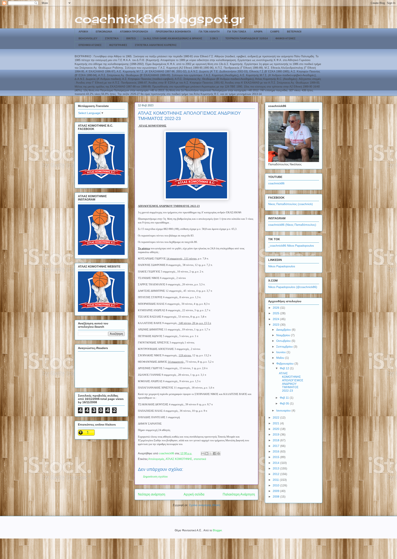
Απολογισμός (156, 459)
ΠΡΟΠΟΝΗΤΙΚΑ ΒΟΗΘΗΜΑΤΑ (173, 31)
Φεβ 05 (285, 403)
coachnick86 (276, 183)
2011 (276, 479)
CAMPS (274, 31)
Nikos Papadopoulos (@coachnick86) (292, 287)
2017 (276, 445)
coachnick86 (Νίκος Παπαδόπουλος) (292, 224)
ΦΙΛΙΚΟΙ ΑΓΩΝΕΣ (285, 38)
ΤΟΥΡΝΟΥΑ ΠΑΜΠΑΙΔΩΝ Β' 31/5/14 (246, 38)
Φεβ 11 (285, 397)
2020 (276, 429)
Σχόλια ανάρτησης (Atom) (204, 505)
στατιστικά (200, 459)
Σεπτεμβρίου (285, 346)
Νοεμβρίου (283, 335)
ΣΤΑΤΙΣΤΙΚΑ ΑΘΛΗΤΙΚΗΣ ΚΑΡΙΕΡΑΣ (156, 45)
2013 (276, 468)
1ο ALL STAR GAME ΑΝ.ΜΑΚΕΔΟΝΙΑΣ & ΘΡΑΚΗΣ (172, 38)
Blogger (217, 530)
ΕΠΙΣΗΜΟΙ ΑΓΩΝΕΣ (90, 45)
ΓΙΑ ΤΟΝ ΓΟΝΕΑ (236, 31)
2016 (276, 451)
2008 (276, 496)
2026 (276, 307)
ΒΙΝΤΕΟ (131, 38)
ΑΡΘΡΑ (258, 31)
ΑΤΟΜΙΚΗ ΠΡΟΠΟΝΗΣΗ (134, 31)
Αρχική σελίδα (194, 494)
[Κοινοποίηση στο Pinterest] (218, 453)
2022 (276, 417)
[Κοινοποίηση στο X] (211, 453)
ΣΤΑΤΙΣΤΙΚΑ (112, 38)
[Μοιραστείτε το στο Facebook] (215, 453)
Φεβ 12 (285, 368)
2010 (276, 485)
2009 (276, 491)
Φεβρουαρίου (285, 363)
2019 (276, 434)
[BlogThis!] (207, 453)
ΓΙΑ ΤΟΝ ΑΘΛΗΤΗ (209, 31)
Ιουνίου (281, 352)
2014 (276, 462)
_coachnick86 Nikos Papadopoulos (291, 245)
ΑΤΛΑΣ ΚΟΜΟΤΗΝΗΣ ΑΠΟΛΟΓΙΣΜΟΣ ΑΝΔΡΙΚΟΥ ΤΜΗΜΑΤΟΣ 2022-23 (291, 382)
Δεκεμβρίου (284, 329)
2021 (276, 423)
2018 (276, 440)
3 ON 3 (214, 38)
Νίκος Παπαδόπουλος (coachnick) (290, 204)
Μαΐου (280, 357)
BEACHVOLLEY (88, 38)
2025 (276, 313)
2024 (276, 319)
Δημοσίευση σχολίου (155, 476)
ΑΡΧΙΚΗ (83, 31)
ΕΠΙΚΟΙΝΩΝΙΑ (104, 31)
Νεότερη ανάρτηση (151, 494)
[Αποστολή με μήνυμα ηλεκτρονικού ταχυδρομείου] (203, 453)
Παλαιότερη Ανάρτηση (239, 494)
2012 (276, 474)
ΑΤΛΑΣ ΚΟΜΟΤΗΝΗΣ (179, 459)
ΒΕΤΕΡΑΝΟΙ (294, 31)
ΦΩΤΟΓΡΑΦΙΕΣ (118, 45)
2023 (276, 324)
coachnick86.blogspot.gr (159, 18)
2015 (276, 457)
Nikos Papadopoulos (281, 266)
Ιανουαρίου (284, 410)
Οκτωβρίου (284, 340)
